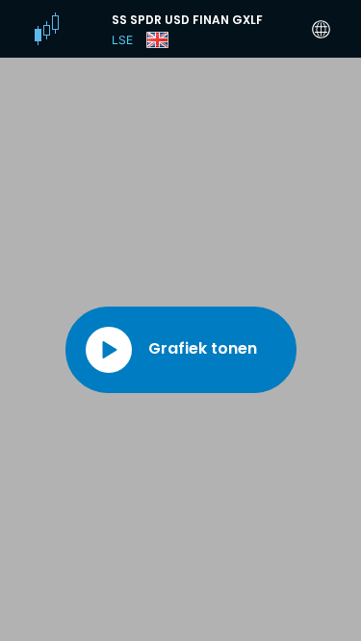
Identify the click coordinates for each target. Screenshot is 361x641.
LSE (122, 40)
